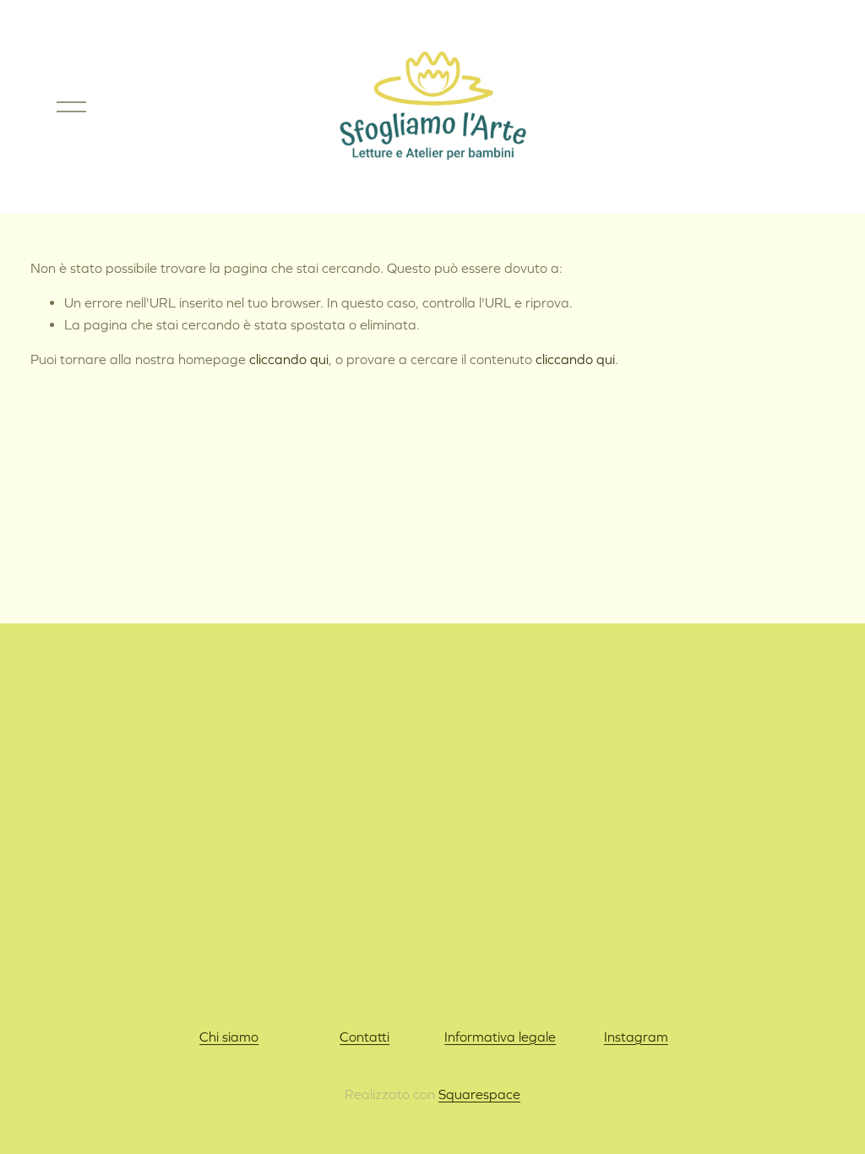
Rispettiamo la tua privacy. (432, 927)
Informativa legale (500, 1036)
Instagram (636, 1036)
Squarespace (479, 1094)
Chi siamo (228, 1036)
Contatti (364, 1036)
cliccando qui (289, 359)
